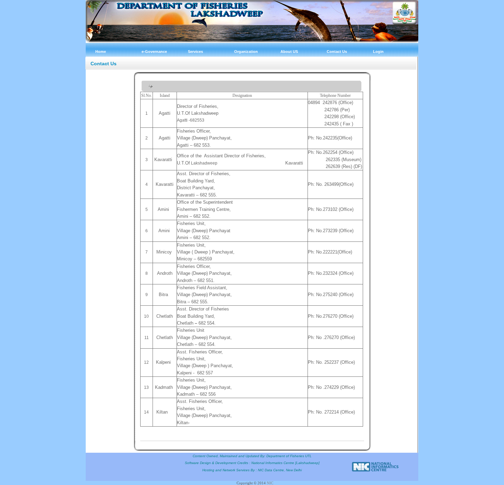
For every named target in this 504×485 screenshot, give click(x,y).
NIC (270, 483)
